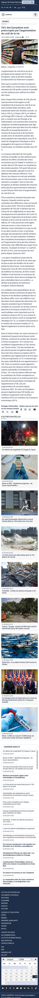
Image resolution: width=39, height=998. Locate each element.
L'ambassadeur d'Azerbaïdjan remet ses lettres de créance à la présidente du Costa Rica (19, 864)
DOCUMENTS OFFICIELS (9, 895)
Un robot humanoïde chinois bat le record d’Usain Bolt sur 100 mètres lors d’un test (17, 520)
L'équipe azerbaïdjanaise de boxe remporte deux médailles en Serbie (18, 812)
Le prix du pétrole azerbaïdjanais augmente (19, 829)
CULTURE (4, 909)
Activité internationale (11, 938)
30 (36, 980)
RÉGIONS (4, 903)
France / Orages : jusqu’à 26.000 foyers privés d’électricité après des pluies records (19, 627)
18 (11, 977)
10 (6, 973)
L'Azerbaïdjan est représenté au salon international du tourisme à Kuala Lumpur (18, 794)
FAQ (2, 947)
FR (12, 7)
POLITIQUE (5, 898)
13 (21, 973)
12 (16, 973)
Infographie (6, 923)
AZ (2, 7)
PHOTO (3, 929)
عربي (19, 7)
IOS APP (4, 955)
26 (16, 980)
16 (36, 973)
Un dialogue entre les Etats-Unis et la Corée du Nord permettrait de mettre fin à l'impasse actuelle (19, 700)
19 (16, 977)
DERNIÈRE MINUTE (12, 747)
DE (10, 7)
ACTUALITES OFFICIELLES (10, 892)
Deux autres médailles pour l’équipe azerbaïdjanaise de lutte (16, 803)
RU (5, 7)
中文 (23, 7)
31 (6, 983)
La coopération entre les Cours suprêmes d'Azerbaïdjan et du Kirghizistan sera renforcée (18, 881)
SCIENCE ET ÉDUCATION (10, 912)
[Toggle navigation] (34, 14)
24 (6, 980)
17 (6, 977)
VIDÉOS (4, 926)
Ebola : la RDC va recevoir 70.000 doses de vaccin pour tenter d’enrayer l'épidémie (18, 737)
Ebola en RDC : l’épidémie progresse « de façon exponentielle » (17, 484)
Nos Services (6, 941)
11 (11, 973)
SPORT (3, 915)
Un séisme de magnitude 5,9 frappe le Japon (19, 450)
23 (36, 977)
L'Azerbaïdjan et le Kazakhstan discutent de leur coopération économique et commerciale (19, 836)
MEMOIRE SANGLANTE (9, 920)
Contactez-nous (8, 932)
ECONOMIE (5, 900)
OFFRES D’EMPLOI (7, 943)
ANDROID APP (6, 952)
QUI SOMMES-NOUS (8, 935)
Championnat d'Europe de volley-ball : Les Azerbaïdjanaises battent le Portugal (18, 854)
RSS (2, 950)
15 (31, 973)
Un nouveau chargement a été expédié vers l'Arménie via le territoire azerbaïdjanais (19, 845)
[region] (20, 817)
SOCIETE (4, 906)
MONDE (5, 21)
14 (26, 973)
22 (31, 977)
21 (26, 977)
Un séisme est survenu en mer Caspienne (18, 873)
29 (31, 980)
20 (21, 977)
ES (15, 7)
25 (11, 980)
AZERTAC (20, 67)
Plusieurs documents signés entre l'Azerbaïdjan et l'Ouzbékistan (15, 777)
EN (7, 7)
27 (21, 980)
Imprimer (18, 37)
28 (26, 980)
